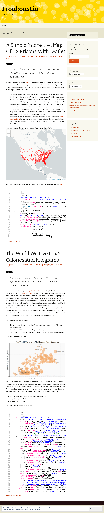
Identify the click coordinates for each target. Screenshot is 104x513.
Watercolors (73, 114)
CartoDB (32, 56)
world (8, 58)
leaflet (46, 56)
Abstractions (73, 111)
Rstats (61, 56)
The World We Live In (27, 265)
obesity (53, 265)
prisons (55, 56)
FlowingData (75, 127)
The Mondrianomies (75, 102)
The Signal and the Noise (33, 291)
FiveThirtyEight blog (25, 293)
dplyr (37, 56)
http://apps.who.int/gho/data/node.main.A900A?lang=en (41, 434)
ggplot (43, 265)
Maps (24, 56)
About (4, 26)
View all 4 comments (14, 241)
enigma (41, 56)
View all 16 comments (14, 495)
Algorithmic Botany (77, 137)
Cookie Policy (37, 509)
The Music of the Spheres (77, 99)
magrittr (48, 265)
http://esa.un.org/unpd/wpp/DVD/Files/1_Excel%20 (55, 427)
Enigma (28, 82)
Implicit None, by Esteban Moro (81, 130)
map (50, 56)
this (61, 184)
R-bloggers (75, 133)
